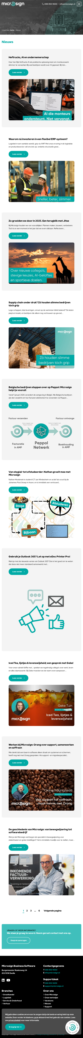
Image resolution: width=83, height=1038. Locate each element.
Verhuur (6, 1003)
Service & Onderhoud (12, 1000)
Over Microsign (51, 994)
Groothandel (8, 994)
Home (12, 30)
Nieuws (48, 1003)
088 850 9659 (51, 983)
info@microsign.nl (67, 4)
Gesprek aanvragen (19, 940)
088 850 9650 (51, 970)
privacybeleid (14, 1020)
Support (48, 1006)
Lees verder (17, 72)
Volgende (52, 910)
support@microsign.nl (54, 986)
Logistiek (7, 997)
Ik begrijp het (14, 1027)
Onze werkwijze (51, 997)
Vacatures (49, 1000)
